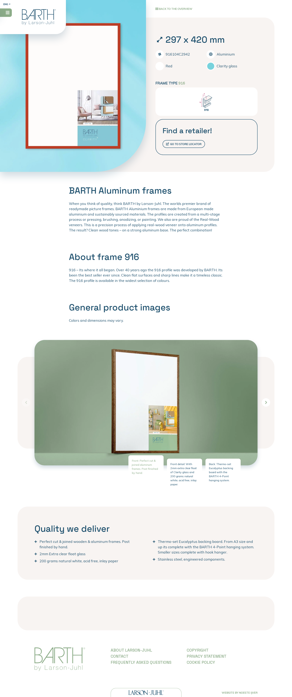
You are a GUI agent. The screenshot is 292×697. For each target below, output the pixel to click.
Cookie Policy (201, 662)
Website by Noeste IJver (240, 692)
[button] (266, 402)
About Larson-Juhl (131, 650)
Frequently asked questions (141, 662)
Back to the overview (175, 8)
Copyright (198, 650)
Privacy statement (206, 656)
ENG (5, 4)
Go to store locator (185, 144)
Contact (119, 656)
